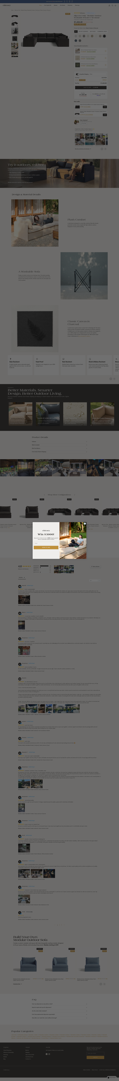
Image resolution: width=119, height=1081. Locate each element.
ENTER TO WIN (46, 547)
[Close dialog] (85, 523)
